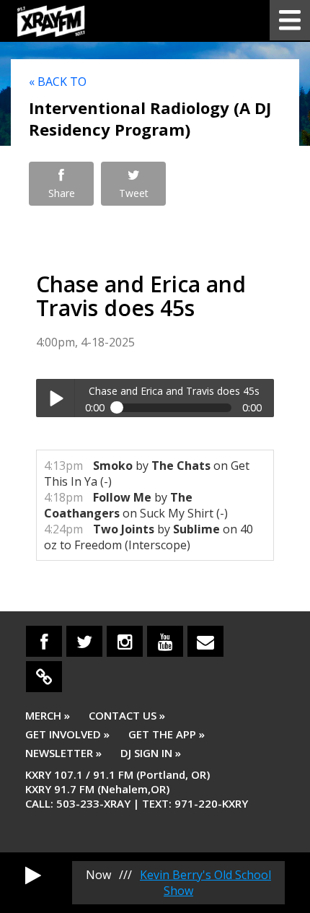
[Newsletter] (205, 641)
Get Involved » (67, 734)
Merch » (47, 715)
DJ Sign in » (150, 753)
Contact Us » (127, 715)
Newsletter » (63, 753)
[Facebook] (44, 641)
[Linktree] (44, 676)
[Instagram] (125, 641)
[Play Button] (33, 875)
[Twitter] (84, 641)
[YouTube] (165, 641)
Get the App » (166, 734)
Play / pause (55, 398)
